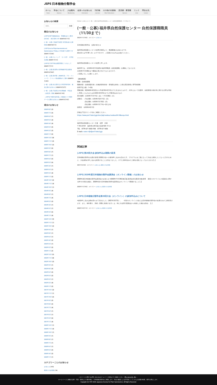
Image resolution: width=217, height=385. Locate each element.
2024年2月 (47, 212)
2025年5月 (47, 162)
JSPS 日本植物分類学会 (59, 3)
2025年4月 (47, 166)
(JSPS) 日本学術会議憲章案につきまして (57, 63)
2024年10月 (48, 187)
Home (79, 21)
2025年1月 (47, 176)
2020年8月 (47, 339)
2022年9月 (47, 265)
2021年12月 (48, 290)
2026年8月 (47, 109)
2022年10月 (48, 261)
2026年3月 (47, 127)
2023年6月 (47, 237)
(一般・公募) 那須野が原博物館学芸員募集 (58, 69)
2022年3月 (47, 279)
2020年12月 (48, 325)
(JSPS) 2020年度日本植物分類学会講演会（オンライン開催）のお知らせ (110, 174)
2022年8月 (47, 268)
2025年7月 (47, 155)
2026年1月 (47, 134)
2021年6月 (47, 311)
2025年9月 (47, 148)
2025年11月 (48, 141)
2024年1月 (47, 215)
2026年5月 (47, 120)
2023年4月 (47, 240)
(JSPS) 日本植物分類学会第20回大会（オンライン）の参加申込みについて (111, 196)
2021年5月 (47, 314)
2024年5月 (47, 201)
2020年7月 (47, 343)
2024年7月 (47, 198)
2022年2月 (47, 283)
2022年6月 (47, 272)
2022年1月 (47, 286)
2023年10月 (48, 226)
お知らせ (85, 21)
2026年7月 (47, 113)
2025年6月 (47, 159)
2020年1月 (47, 357)
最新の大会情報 (105, 165)
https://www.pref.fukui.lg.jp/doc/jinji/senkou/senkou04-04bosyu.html (103, 115)
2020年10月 (48, 332)
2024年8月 (47, 194)
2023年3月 (47, 244)
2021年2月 (47, 318)
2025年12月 (48, 137)
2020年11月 (48, 329)
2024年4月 (47, 205)
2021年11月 (48, 293)
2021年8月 (47, 304)
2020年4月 (47, 353)
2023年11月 (48, 222)
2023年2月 (47, 247)
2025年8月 (47, 152)
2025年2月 (47, 173)
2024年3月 (47, 208)
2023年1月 (47, 251)
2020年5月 (47, 350)
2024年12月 (48, 180)
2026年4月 (47, 123)
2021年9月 (47, 300)
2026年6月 (47, 116)
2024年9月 (47, 190)
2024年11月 (48, 183)
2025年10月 (48, 145)
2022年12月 (48, 254)
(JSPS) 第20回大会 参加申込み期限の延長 (96, 153)
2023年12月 (48, 219)
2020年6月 (47, 346)
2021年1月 (47, 321)
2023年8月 (47, 233)
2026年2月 (47, 130)
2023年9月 (47, 229)
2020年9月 (47, 336)
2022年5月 (47, 275)
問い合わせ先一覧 (130, 377)
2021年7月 (47, 307)
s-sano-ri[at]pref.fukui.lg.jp (92, 131)
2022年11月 (48, 258)
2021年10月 (48, 297)
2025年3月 (47, 169)
